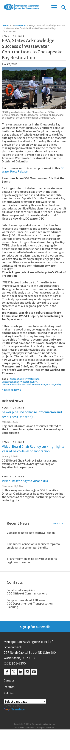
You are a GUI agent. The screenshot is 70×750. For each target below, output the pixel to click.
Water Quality (53, 384)
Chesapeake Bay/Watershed (17, 381)
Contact (9, 680)
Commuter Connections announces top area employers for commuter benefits (33, 546)
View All (58, 524)
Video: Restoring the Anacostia (25, 481)
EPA (35, 381)
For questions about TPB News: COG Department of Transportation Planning (30, 604)
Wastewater (38, 384)
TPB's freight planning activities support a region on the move (32, 560)
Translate (18, 709)
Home (6, 25)
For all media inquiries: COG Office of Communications (27, 591)
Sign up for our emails (35, 627)
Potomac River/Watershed (16, 384)
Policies (8, 693)
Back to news (12, 390)
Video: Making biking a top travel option (31, 533)
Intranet (9, 687)
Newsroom (20, 25)
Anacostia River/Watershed (24, 379)
